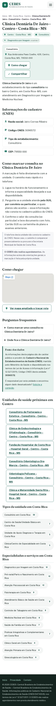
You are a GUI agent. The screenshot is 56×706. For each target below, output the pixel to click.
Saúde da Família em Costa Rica (22, 625)
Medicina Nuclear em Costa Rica (22, 617)
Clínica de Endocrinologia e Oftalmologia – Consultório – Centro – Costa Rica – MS (26, 432)
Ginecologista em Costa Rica (20, 657)
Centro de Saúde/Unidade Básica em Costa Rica (27, 524)
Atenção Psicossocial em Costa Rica (24, 585)
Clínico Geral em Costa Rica (19, 643)
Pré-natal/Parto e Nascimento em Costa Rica (27, 576)
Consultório (44, 34)
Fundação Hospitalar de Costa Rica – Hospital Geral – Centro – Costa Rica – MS (30, 448)
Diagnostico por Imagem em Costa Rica (26, 567)
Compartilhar (19, 73)
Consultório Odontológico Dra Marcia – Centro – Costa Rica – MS (29, 463)
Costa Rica (18, 16)
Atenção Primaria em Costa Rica (21, 650)
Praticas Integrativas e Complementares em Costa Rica (27, 634)
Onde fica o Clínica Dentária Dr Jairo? (29, 340)
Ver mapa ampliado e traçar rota (29, 308)
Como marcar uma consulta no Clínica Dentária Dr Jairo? (23, 329)
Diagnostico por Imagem (18, 40)
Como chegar (19, 65)
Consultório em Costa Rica (19, 515)
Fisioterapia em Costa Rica (19, 592)
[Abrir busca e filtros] (50, 5)
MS (10, 16)
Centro (27, 16)
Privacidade (15, 680)
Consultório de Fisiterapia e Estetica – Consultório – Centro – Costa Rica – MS (28, 416)
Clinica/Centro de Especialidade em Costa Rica (27, 545)
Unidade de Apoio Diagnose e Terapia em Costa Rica (27, 534)
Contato (27, 680)
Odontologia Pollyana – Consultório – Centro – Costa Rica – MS (29, 477)
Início (4, 16)
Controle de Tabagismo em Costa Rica (25, 610)
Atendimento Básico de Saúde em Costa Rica (27, 601)
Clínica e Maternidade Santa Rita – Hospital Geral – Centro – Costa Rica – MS (29, 494)
